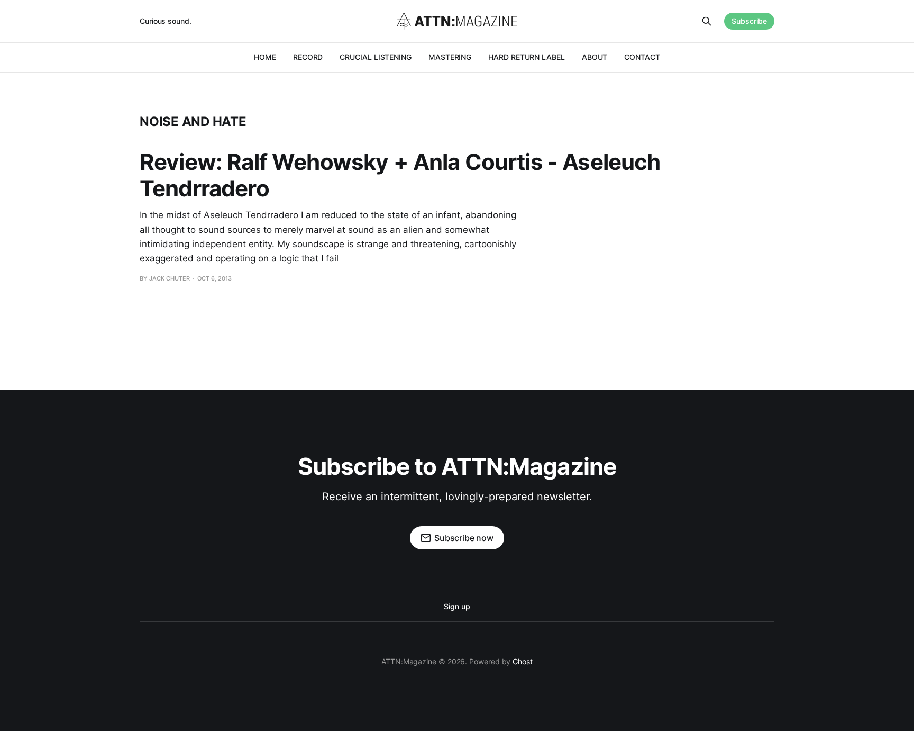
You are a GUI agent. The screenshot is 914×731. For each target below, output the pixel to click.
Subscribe (749, 20)
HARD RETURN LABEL (526, 56)
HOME (265, 56)
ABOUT (595, 56)
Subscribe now (463, 538)
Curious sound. (165, 20)
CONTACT (642, 56)
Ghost (523, 661)
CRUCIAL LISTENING (376, 56)
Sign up (457, 606)
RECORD (308, 56)
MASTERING (449, 56)
